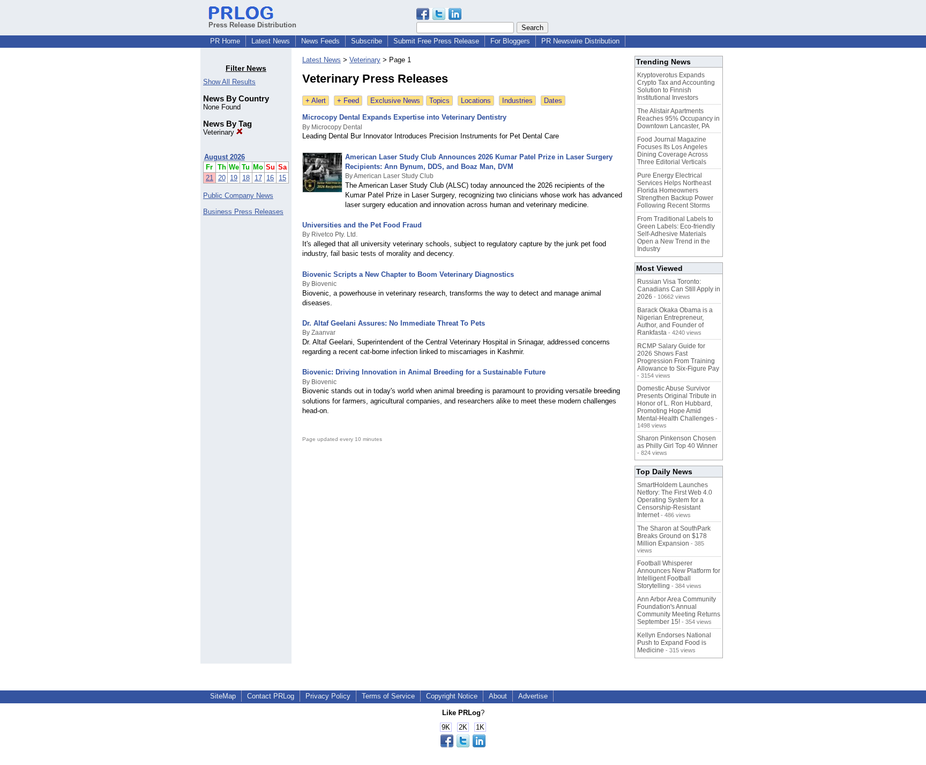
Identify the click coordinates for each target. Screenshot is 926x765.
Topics (439, 101)
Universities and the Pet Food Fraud (362, 225)
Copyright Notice (451, 696)
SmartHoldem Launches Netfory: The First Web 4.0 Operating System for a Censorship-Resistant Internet (674, 500)
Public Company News (238, 196)
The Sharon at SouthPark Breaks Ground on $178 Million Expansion (674, 536)
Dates (553, 101)
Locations (476, 101)
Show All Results (229, 82)
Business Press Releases (243, 212)
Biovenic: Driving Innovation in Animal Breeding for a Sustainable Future (424, 372)
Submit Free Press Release (436, 41)
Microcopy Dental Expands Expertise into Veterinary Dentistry (404, 117)
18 (246, 178)
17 (258, 178)
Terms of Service (388, 696)
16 (270, 178)
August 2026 (224, 157)
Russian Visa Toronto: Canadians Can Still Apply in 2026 (678, 289)
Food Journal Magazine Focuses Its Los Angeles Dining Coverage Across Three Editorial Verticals (672, 151)
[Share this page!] (438, 17)
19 (233, 178)
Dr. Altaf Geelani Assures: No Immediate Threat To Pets (393, 323)
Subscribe (366, 41)
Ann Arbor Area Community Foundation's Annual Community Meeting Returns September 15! (678, 610)
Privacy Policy (327, 696)
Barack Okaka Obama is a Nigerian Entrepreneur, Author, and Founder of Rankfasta (675, 321)
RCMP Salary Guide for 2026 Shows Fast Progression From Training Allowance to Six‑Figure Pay (678, 357)
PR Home (225, 41)
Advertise (533, 696)
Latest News (270, 41)
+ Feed (348, 101)
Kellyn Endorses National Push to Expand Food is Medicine (674, 642)
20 (222, 178)
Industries (517, 101)
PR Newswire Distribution (580, 41)
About (498, 696)
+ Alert (315, 101)
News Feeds (320, 41)
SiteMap (223, 696)
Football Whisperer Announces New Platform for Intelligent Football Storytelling (678, 575)
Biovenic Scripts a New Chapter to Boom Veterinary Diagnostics (408, 274)
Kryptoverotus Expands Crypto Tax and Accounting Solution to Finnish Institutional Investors (676, 86)
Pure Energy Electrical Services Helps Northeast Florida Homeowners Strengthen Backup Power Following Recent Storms (675, 190)
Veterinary (219, 132)
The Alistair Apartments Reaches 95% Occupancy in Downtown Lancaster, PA (678, 118)
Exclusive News (395, 101)
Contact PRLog (270, 696)
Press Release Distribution (252, 25)
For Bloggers (510, 41)
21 (209, 178)
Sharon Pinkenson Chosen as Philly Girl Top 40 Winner (677, 442)
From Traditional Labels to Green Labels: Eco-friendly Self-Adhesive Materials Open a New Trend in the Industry (676, 234)
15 (282, 178)
